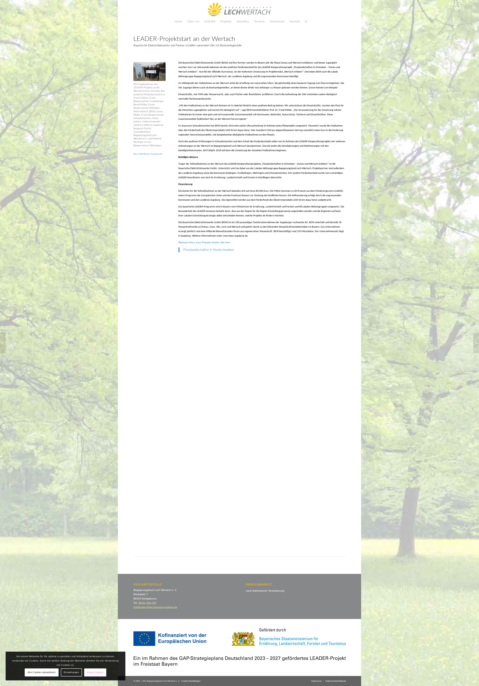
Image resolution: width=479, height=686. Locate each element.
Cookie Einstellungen (190, 681)
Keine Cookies (95, 672)
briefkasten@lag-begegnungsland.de (155, 607)
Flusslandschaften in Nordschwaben (208, 250)
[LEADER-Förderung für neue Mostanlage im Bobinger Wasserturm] (476, 343)
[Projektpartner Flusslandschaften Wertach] (149, 71)
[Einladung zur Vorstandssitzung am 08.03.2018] (3, 343)
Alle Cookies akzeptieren (42, 672)
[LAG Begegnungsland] (239, 8)
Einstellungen (71, 672)
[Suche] (304, 21)
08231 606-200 (147, 602)
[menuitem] (178, 21)
